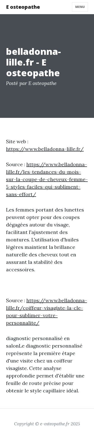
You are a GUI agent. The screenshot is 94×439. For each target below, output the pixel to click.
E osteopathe (23, 6)
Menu (80, 7)
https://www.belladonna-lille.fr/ (45, 149)
